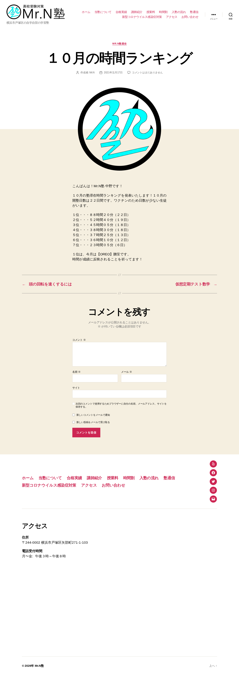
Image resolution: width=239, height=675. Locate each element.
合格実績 (121, 12)
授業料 (150, 12)
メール (126, 371)
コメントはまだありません (147, 72)
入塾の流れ (179, 12)
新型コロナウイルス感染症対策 (142, 17)
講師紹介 (136, 12)
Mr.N (92, 72)
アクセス (171, 17)
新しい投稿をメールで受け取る (93, 422)
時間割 (163, 12)
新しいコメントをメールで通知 (93, 414)
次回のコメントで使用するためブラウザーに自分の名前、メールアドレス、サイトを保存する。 (121, 405)
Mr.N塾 (39, 665)
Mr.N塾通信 (119, 43)
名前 (76, 371)
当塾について (103, 12)
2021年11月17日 (113, 72)
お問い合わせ (190, 17)
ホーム (86, 12)
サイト (76, 387)
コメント (79, 339)
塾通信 (194, 12)
